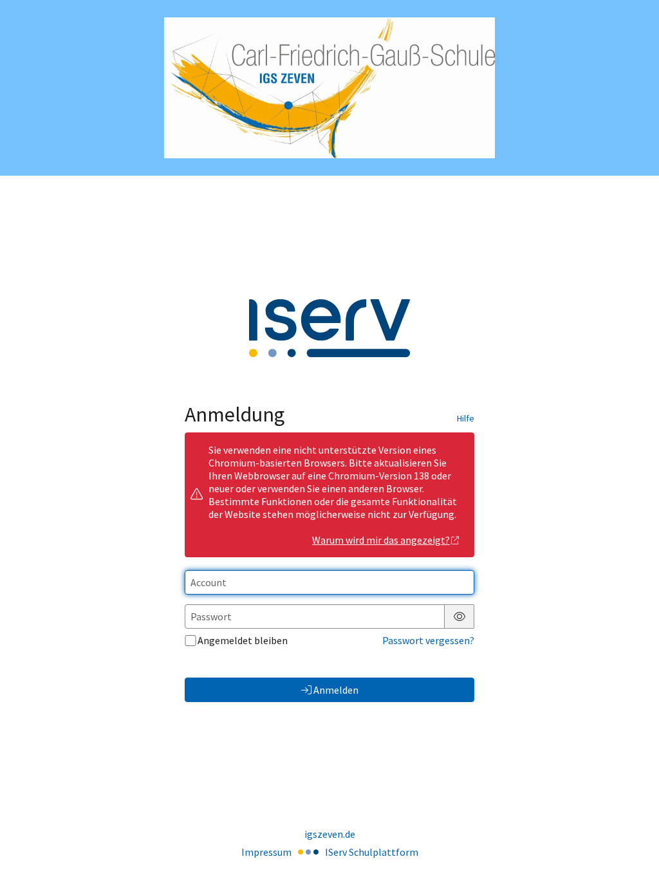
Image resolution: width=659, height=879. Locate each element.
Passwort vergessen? (428, 640)
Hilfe (465, 418)
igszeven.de (329, 834)
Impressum (266, 852)
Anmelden (335, 689)
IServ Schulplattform (371, 852)
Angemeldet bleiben (243, 640)
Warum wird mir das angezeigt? (381, 539)
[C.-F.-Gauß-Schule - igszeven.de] (329, 87)
